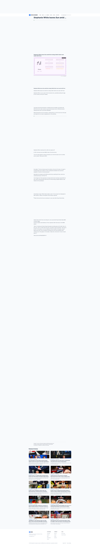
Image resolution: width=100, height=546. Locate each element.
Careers (55, 536)
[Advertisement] (50, 6)
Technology (48, 533)
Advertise (55, 537)
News (48, 536)
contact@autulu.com (31, 536)
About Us (55, 533)
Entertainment (49, 537)
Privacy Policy (63, 533)
